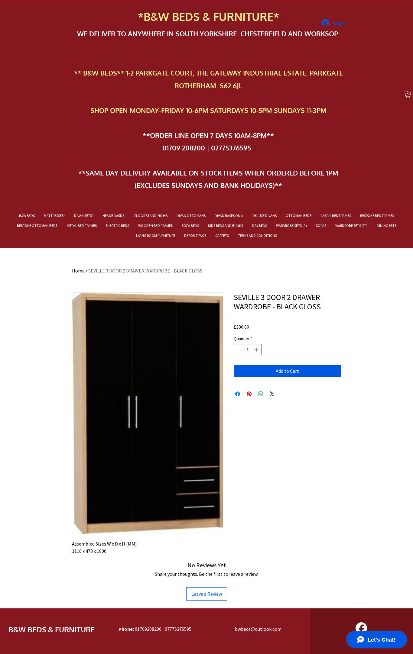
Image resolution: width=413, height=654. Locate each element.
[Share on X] (272, 394)
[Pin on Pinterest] (249, 394)
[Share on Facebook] (237, 394)
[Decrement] (238, 349)
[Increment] (257, 349)
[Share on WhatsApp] (260, 394)
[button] (408, 94)
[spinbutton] (247, 349)
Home (78, 271)
